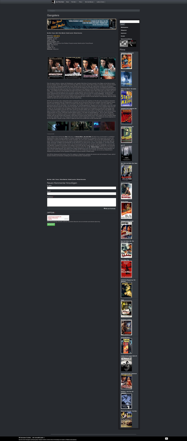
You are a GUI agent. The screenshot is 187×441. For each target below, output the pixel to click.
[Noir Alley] (132, 43)
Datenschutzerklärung (126, 39)
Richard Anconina (78, 33)
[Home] (54, 2)
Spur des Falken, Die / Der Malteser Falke (127, 241)
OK (166, 438)
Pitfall (122, 300)
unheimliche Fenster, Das (127, 126)
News (67, 2)
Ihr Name (49, 185)
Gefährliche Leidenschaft (127, 53)
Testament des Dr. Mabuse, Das (129, 108)
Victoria (123, 71)
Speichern (51, 224)
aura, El (123, 145)
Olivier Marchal (62, 33)
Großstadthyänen (125, 337)
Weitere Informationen (71, 439)
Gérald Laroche (69, 33)
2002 (57, 33)
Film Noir (73, 2)
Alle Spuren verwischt (126, 319)
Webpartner (124, 30)
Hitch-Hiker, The (125, 260)
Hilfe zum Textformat (110, 208)
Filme (80, 2)
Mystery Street (124, 201)
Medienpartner (124, 27)
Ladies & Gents (101, 2)
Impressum (123, 33)
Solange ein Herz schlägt (127, 221)
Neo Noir (49, 33)
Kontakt (123, 36)
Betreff (48, 191)
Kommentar (50, 197)
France (53, 33)
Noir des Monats (89, 2)
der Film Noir (60, 2)
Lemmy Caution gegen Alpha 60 (129, 356)
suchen (122, 24)
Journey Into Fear (125, 183)
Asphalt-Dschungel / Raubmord (129, 373)
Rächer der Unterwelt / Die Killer (129, 411)
